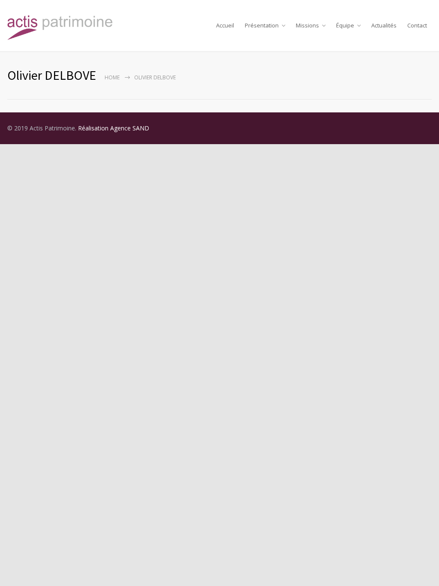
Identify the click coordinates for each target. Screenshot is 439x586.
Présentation (262, 25)
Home (112, 77)
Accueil (225, 25)
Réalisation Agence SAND (113, 128)
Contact (417, 25)
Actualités (384, 25)
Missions (307, 25)
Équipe (345, 25)
